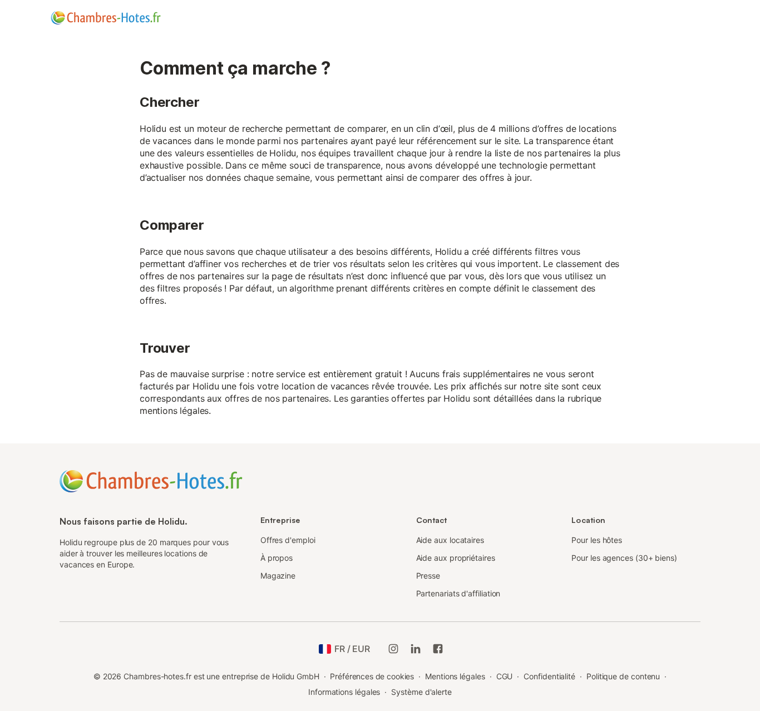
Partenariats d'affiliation (458, 593)
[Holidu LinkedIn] (416, 649)
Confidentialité (549, 676)
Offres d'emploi (287, 540)
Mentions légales (455, 676)
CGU (504, 676)
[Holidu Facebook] (438, 649)
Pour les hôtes (596, 540)
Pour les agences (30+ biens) (624, 557)
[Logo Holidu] (106, 18)
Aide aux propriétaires (455, 557)
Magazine (277, 575)
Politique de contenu (623, 676)
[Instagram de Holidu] (393, 649)
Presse (428, 575)
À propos (276, 557)
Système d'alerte (421, 692)
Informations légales (344, 692)
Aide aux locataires (450, 540)
